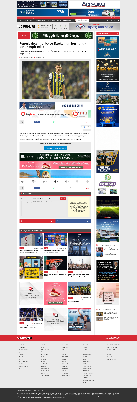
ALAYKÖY (43, 366)
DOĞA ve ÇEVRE (87, 375)
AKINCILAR (44, 364)
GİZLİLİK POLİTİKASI (112, 347)
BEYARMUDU (65, 368)
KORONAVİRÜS (87, 366)
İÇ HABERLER (36, 18)
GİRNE (43, 345)
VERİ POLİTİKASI (111, 350)
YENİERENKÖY (45, 375)
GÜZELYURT (44, 354)
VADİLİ (64, 361)
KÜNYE (109, 354)
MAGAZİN (85, 378)
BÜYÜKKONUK (45, 371)
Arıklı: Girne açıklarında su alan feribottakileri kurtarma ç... (111, 253)
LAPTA (64, 354)
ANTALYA (21, 368)
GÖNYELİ (43, 361)
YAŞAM (85, 382)
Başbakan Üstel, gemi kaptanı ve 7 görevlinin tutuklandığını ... (111, 249)
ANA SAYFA (20, 18)
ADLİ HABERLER (64, 18)
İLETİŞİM (109, 357)
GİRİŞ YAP (63, 199)
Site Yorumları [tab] (27, 221)
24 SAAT (20, 20)
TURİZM (59, 20)
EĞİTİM (26, 20)
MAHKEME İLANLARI (88, 380)
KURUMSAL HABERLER (113, 345)
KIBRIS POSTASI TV (112, 359)
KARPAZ (43, 359)
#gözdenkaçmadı (67, 20)
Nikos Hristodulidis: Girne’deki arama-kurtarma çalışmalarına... (111, 312)
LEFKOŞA (43, 347)
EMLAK (85, 359)
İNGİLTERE (50, 18)
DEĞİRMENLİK (45, 368)
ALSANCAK (65, 345)
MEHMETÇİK (44, 373)
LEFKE (43, 357)
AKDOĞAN (65, 357)
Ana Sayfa (21, 345)
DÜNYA (56, 18)
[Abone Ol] (85, 126)
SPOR (24, 36)
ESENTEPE (65, 352)
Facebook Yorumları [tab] (64, 221)
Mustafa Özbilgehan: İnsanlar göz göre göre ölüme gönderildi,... (111, 318)
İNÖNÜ (64, 371)
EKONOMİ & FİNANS (40, 20)
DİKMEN (64, 350)
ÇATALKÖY (65, 347)
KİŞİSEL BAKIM (87, 361)
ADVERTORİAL (87, 371)
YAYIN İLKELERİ (111, 352)
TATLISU (64, 359)
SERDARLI (65, 373)
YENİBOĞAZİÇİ (66, 375)
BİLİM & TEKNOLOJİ (88, 373)
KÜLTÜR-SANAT (51, 20)
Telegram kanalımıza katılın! (56, 148)
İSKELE (43, 352)
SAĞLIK (32, 20)
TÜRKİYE (43, 18)
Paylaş (37, 122)
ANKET (82, 18)
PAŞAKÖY (64, 366)
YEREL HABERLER (74, 18)
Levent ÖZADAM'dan (82, 20)
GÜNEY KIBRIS (87, 368)
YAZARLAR (28, 18)
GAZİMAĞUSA (45, 350)
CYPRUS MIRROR (90, 18)
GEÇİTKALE (65, 364)
